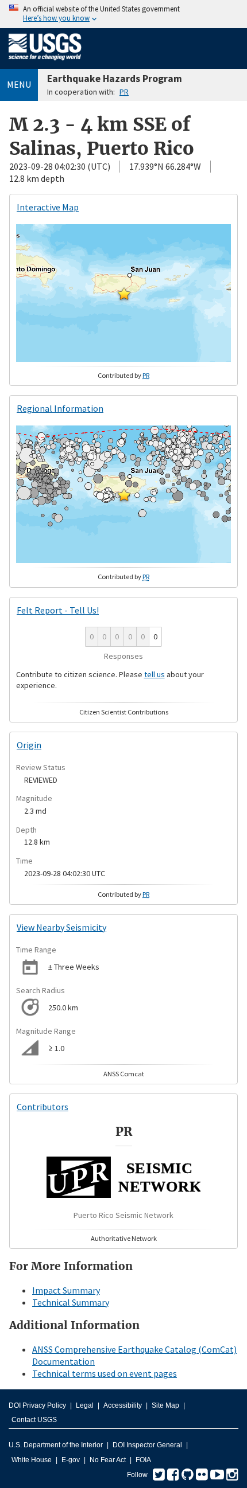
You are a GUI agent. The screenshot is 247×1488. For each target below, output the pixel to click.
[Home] (45, 62)
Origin (29, 745)
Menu (19, 84)
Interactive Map (48, 207)
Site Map (165, 1405)
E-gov (70, 1460)
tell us (154, 674)
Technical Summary (70, 1302)
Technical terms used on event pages (104, 1373)
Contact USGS (34, 1420)
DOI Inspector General (147, 1445)
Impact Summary (66, 1290)
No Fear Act (108, 1460)
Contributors (42, 1106)
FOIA (143, 1460)
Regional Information (60, 408)
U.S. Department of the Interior (56, 1445)
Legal (85, 1405)
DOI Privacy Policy (37, 1405)
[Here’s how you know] (123, 14)
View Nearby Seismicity (61, 927)
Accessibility (122, 1405)
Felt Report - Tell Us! (58, 610)
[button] (124, 293)
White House (31, 1460)
